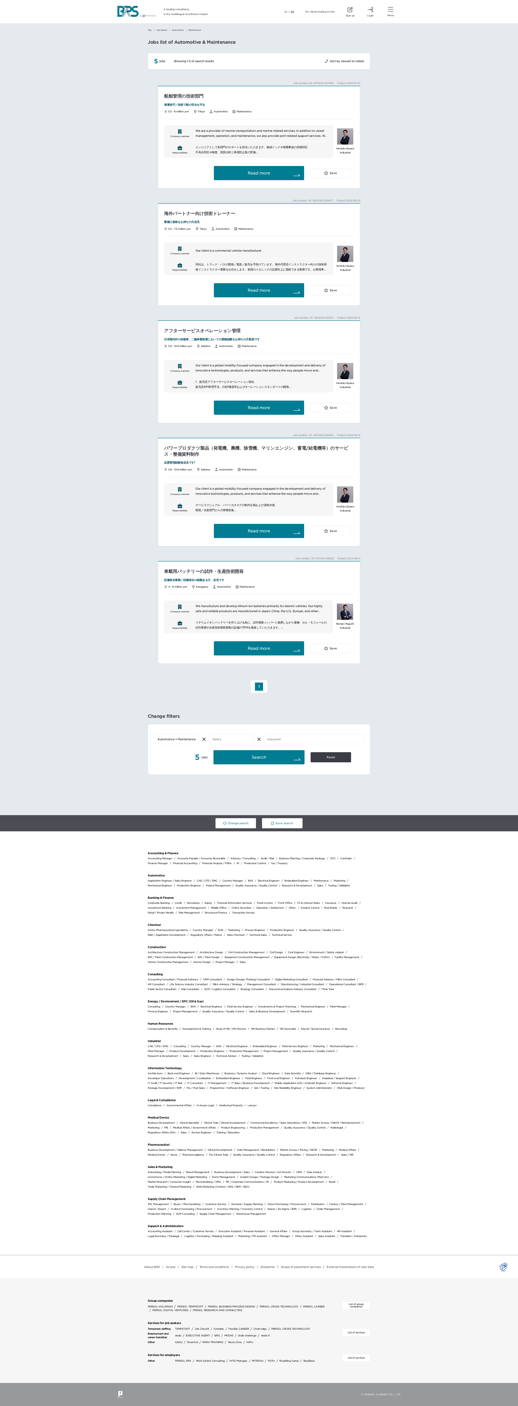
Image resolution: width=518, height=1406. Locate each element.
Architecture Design (211, 952)
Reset (331, 757)
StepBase (309, 1360)
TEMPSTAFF (182, 1328)
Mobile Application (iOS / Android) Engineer (300, 1083)
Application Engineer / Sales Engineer (170, 880)
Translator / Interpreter (353, 1236)
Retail (332, 1181)
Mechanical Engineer (160, 885)
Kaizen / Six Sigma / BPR (282, 1208)
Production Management (244, 1051)
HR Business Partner (263, 1028)
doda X (265, 1335)
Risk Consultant (190, 989)
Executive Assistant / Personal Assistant (242, 1231)
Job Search (161, 30)
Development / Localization (195, 1078)
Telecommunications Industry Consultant (292, 989)
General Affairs (278, 1231)
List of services (356, 1332)
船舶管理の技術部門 (184, 96)
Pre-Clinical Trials (218, 1154)
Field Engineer (253, 1078)
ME (166, 1127)
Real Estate (330, 907)
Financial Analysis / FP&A (217, 863)
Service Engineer (201, 1132)
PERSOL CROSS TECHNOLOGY (279, 1306)
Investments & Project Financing (277, 1006)
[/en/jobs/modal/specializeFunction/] (176, 739)
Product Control (310, 907)
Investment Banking (159, 907)
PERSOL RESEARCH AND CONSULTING (217, 1310)
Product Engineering (233, 1127)
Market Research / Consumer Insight (169, 1181)
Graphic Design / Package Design (259, 1176)
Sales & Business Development (267, 1011)
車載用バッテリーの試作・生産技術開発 (203, 571)
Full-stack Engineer (306, 1078)
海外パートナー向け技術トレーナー (199, 213)
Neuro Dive (235, 1342)
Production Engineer (189, 885)
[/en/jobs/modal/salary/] (231, 739)
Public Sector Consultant (162, 989)
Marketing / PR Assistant (252, 1236)
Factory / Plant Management (346, 1204)
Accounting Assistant (160, 1231)
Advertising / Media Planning (164, 1172)
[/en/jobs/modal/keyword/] (314, 739)
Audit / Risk (267, 858)
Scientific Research (301, 1011)
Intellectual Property (231, 1105)
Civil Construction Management (246, 952)
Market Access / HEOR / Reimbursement (336, 1122)
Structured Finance (216, 912)
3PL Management (158, 1204)
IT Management (217, 1083)
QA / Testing (261, 1087)
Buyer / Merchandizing (187, 1204)
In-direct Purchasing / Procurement (191, 1208)
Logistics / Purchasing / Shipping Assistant (208, 1236)
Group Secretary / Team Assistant (312, 1231)
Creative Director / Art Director (273, 1172)
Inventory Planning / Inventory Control (239, 1208)
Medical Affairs (347, 1149)
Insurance (330, 902)
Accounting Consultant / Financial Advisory (173, 979)
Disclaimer (267, 1267)
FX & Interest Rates (308, 902)
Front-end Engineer (278, 1078)
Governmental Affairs (179, 1105)
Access (170, 1267)
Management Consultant (261, 984)
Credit (178, 902)
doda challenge (247, 1335)
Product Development (182, 1051)
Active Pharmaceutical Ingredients (168, 930)
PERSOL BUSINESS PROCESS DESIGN (231, 1306)
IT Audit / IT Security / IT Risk (165, 1083)
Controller (346, 858)
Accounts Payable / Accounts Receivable (201, 858)
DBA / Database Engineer (321, 1073)
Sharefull (192, 1342)
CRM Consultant (212, 979)
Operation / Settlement (270, 907)
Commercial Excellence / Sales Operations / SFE (279, 1122)
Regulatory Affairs (290, 1154)
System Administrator (319, 1087)
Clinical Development (220, 1149)
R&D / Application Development (167, 934)
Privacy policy (245, 1267)
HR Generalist (288, 1028)
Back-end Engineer (179, 1073)
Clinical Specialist (189, 1122)
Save (333, 173)
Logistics (306, 1208)
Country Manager (232, 880)
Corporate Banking (159, 902)
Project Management (218, 885)
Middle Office (219, 907)
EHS (250, 880)
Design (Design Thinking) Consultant (248, 979)
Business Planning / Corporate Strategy (302, 858)
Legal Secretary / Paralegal (163, 1236)
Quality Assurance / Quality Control (256, 885)
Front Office (285, 902)
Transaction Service (243, 912)
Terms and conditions (214, 1267)
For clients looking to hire (320, 11)
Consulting (154, 1006)
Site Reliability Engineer (287, 1087)
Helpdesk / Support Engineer (339, 1078)
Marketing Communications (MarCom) (306, 1176)
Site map (187, 1267)
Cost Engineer (296, 952)
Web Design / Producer (351, 1087)
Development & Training (197, 1028)
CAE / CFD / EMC (207, 880)
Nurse (173, 1154)
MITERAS (257, 1360)
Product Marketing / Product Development (299, 1181)
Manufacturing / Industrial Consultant (302, 984)
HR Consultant (156, 984)
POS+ (271, 1360)
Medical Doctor (156, 1154)
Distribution (317, 1204)
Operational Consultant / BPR (346, 984)
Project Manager (225, 962)
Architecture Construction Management (171, 952)
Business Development (161, 1122)
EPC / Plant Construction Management (170, 957)
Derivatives (193, 902)
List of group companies (356, 1305)
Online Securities (241, 907)
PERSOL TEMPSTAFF (190, 1306)
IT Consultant (195, 1083)
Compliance (154, 1105)
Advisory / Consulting (243, 858)
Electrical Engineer (269, 880)
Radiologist (336, 1127)
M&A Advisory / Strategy (227, 984)
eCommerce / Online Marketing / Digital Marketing (177, 1176)
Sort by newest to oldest (347, 61)
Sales (320, 885)
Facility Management (347, 957)
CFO (332, 858)
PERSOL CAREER (314, 1306)
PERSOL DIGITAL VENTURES (170, 1310)
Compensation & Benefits (163, 1028)
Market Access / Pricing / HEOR (298, 1149)
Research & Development (297, 885)
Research (347, 907)
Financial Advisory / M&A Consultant (334, 979)
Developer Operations (161, 1078)
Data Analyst (314, 1172)
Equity (208, 902)
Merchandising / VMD (208, 1181)
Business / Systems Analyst (240, 1073)
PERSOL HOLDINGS (160, 1306)
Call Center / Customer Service (195, 1231)
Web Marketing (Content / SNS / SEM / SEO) (222, 1186)
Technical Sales (258, 934)
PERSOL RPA (183, 1360)
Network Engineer (342, 1083)
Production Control (255, 863)
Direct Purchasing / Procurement (286, 1204)
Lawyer (252, 1105)
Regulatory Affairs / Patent (206, 934)
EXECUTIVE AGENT (198, 1335)
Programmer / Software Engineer (229, 1087)
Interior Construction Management (168, 962)
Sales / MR (347, 1154)
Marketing (339, 880)
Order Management (328, 1208)
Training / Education (228, 1132)
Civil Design (276, 952)
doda (178, 1335)
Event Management (223, 1176)
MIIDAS (229, 1335)
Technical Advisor (226, 1055)
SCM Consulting (185, 1213)
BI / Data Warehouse (207, 1073)
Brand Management (197, 1172)
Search (259, 757)
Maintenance (321, 880)
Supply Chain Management (215, 1213)
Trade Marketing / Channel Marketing (169, 1186)
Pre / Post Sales (196, 1087)
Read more (259, 173)
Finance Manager (158, 863)
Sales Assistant (326, 1236)
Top (150, 30)
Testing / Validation (339, 885)
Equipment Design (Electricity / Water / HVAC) (302, 957)
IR (238, 863)
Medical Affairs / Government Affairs (194, 1127)
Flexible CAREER (238, 1328)
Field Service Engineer (240, 1006)
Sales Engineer (202, 1055)
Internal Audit (349, 902)
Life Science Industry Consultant (189, 984)
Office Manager (281, 1236)
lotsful (178, 1342)
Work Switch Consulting (210, 1360)
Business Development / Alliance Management (175, 1149)
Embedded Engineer (296, 880)
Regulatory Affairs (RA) (162, 1132)
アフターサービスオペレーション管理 (202, 330)
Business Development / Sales (232, 1172)
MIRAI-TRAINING (212, 1342)
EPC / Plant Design (209, 957)
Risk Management (189, 912)
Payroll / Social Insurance (315, 1028)
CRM (299, 1172)
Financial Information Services (234, 902)
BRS (217, 1335)
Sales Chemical (235, 934)
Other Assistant (304, 1236)
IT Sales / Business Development (250, 1083)
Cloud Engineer (271, 1073)
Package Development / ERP (165, 1087)
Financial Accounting (185, 863)
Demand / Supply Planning (247, 1204)
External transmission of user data (350, 1267)
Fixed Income (265, 902)
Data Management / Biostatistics (256, 1149)
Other (292, 907)
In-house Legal (205, 1105)
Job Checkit (202, 1328)
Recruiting (341, 1028)
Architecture (155, 1073)
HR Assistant (344, 1231)
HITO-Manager (238, 1360)
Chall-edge (260, 1328)
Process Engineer (255, 930)
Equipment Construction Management (247, 957)
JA (285, 11)
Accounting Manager (160, 858)
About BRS (152, 1267)
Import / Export (157, 1208)
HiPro (249, 1342)
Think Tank (327, 989)
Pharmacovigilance (193, 1154)
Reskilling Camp (288, 1360)
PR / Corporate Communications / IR (247, 1181)
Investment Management (191, 907)
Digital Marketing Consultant (291, 979)
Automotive (178, 30)
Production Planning (159, 1213)
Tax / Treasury (279, 863)
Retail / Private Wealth (161, 912)
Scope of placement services (301, 1267)
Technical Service (282, 934)
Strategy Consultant (252, 989)
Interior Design (202, 962)
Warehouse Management (251, 1213)
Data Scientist (292, 1073)
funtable (219, 1328)
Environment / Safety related (326, 952)
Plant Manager (338, 1006)
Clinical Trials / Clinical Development (224, 1122)
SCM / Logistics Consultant (219, 989)
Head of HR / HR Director (231, 1028)
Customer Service (215, 1204)
